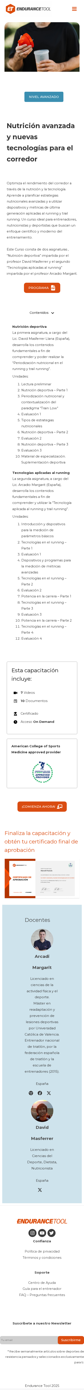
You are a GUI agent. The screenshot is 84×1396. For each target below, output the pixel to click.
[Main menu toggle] (74, 9)
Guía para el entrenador (42, 1289)
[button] (43, 97)
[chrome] (31, 1093)
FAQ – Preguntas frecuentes (42, 1295)
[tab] (42, 312)
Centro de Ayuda (42, 1283)
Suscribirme (71, 1340)
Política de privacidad (42, 1251)
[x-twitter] (49, 1093)
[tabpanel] (42, 483)
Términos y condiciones (42, 1258)
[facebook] (40, 1093)
